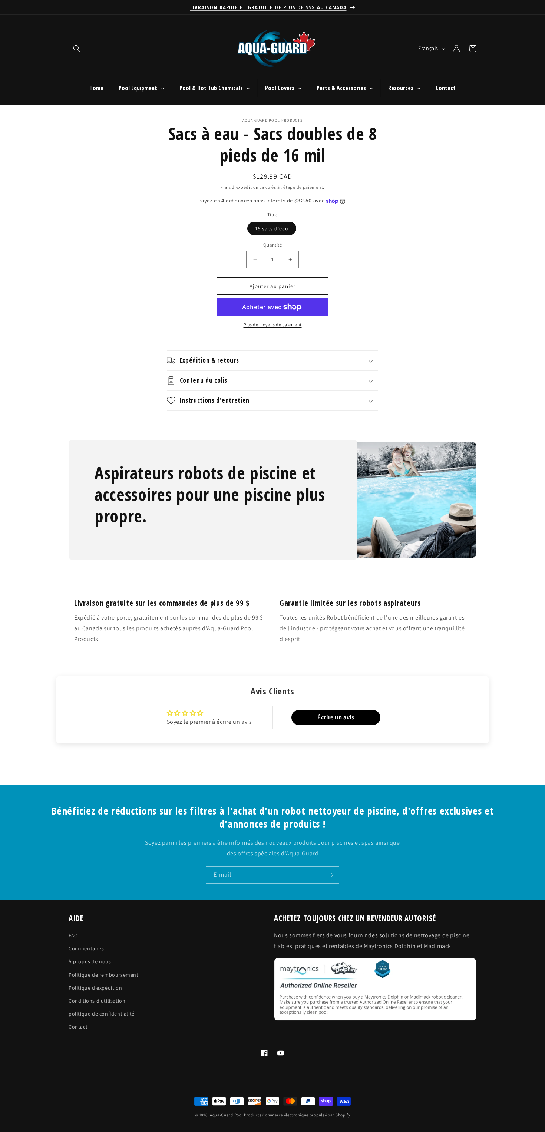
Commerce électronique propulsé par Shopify (306, 1115)
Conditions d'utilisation (97, 1000)
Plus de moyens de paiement (273, 324)
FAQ (73, 935)
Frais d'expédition (240, 187)
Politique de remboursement (104, 974)
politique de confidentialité (102, 1013)
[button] (77, 48)
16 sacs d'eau (271, 228)
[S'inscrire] (331, 875)
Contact (78, 1027)
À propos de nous (90, 961)
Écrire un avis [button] (335, 717)
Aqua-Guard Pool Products (236, 1115)
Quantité (272, 245)
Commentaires (86, 948)
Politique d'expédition (95, 987)
